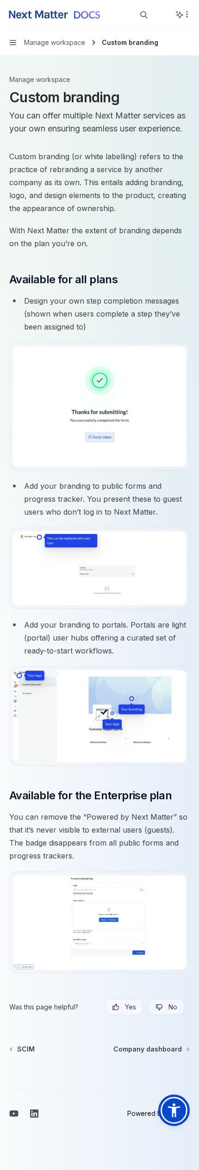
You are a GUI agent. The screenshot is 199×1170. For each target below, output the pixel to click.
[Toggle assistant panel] (179, 15)
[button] (174, 1110)
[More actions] (187, 14)
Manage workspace (39, 79)
